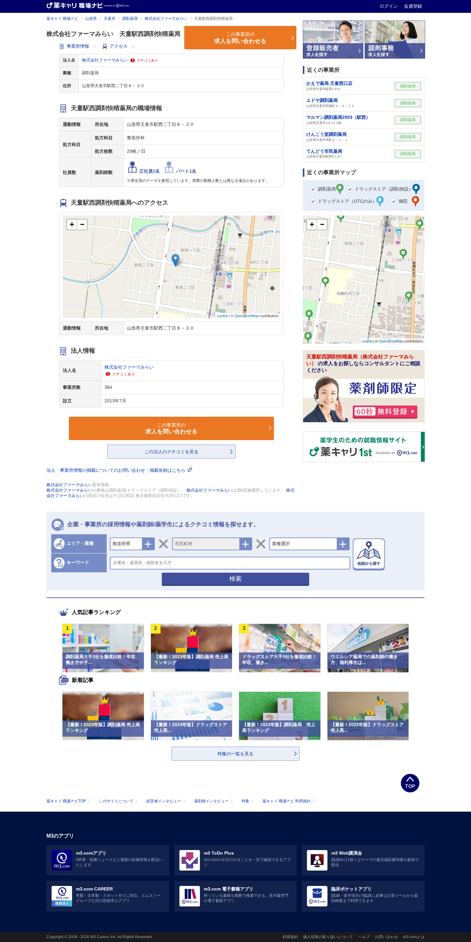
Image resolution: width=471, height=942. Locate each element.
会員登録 (413, 6)
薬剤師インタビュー (211, 801)
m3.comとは (414, 937)
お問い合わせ (386, 937)
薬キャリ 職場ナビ (62, 18)
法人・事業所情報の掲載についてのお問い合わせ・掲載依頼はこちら (116, 470)
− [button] (82, 224)
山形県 (91, 18)
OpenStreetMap (246, 315)
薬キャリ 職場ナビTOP (66, 801)
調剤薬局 (130, 18)
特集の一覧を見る (235, 753)
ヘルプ (364, 937)
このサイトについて (116, 801)
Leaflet (222, 315)
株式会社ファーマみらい (166, 18)
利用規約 (290, 937)
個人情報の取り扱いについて (328, 937)
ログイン (389, 6)
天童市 (109, 18)
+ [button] (72, 224)
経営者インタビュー (163, 801)
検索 (235, 578)
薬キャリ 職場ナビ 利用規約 (286, 801)
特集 (245, 801)
